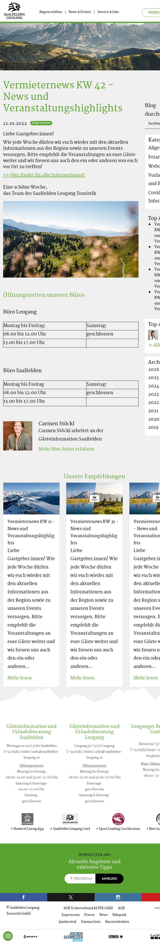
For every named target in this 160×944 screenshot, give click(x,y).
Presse (89, 915)
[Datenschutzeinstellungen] (8, 936)
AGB (121, 908)
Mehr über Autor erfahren (66, 449)
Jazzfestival (67, 922)
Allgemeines (41, 123)
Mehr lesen (20, 678)
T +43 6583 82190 (143, 750)
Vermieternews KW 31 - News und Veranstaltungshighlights (94, 533)
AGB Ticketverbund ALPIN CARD (88, 908)
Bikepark (119, 915)
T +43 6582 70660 (17, 752)
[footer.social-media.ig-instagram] (118, 897)
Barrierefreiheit (117, 922)
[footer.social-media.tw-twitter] (71, 897)
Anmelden (109, 879)
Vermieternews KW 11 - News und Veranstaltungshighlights (31, 533)
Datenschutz (90, 922)
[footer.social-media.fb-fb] (23, 897)
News (103, 915)
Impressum (71, 915)
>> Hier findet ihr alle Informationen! (44, 175)
